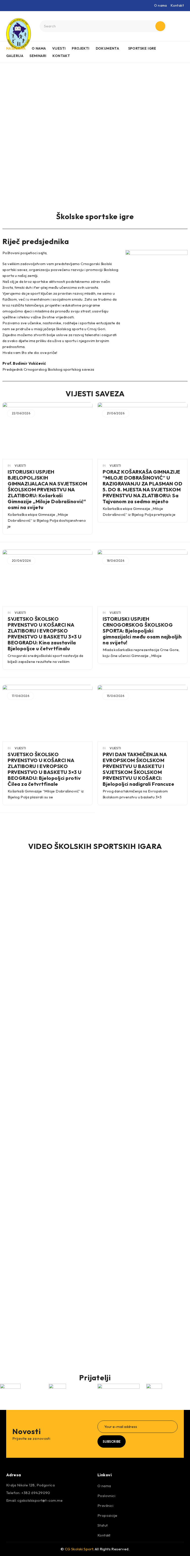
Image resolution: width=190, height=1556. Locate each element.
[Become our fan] (11, 1514)
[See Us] (38, 1514)
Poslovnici (106, 1495)
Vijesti (20, 465)
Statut (102, 1525)
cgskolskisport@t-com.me (40, 1500)
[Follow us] (24, 1514)
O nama (160, 5)
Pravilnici (105, 1505)
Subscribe (111, 1441)
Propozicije (107, 1515)
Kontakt (177, 5)
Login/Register (179, 26)
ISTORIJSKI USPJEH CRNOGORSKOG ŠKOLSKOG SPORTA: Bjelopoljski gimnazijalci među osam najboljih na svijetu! (142, 631)
